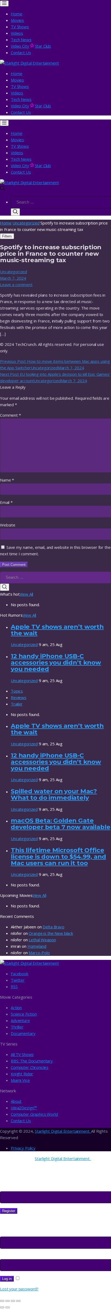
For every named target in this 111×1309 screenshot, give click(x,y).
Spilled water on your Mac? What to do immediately (54, 794)
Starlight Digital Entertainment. (63, 1131)
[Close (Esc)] (2, 1301)
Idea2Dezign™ (24, 1107)
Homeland (36, 946)
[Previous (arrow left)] (2, 1307)
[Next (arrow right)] (7, 1307)
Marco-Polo (39, 952)
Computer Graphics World (34, 1114)
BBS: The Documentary (32, 1061)
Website (7, 525)
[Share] (7, 1301)
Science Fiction (24, 1014)
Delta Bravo (53, 926)
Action (16, 1007)
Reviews (18, 697)
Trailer (17, 704)
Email (6, 502)
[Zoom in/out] (18, 1301)
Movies (17, 20)
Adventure (20, 1020)
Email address (14, 1188)
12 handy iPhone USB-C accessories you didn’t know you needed (56, 662)
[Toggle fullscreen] (13, 1301)
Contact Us (21, 52)
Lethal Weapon (42, 939)
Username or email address (27, 1233)
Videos (17, 33)
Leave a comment (16, 284)
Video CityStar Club (31, 46)
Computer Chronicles (29, 1067)
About (16, 1101)
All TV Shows (22, 1054)
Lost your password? (19, 1289)
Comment (10, 415)
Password (11, 1256)
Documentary (23, 1033)
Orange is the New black (51, 933)
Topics (17, 691)
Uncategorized (25, 223)
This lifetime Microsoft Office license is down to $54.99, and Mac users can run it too (58, 856)
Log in (7, 1279)
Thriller (17, 1027)
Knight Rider (22, 1073)
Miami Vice (20, 1080)
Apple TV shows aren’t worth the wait (57, 630)
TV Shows (20, 26)
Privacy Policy (23, 1148)
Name (7, 480)
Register (8, 1211)
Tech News (21, 39)
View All (26, 594)
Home (16, 13)
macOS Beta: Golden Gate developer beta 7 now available (60, 824)
